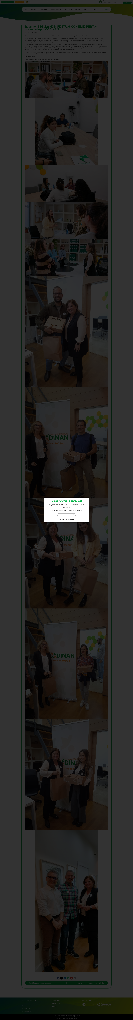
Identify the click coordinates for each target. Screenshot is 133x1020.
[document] (66, 510)
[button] (86, 499)
